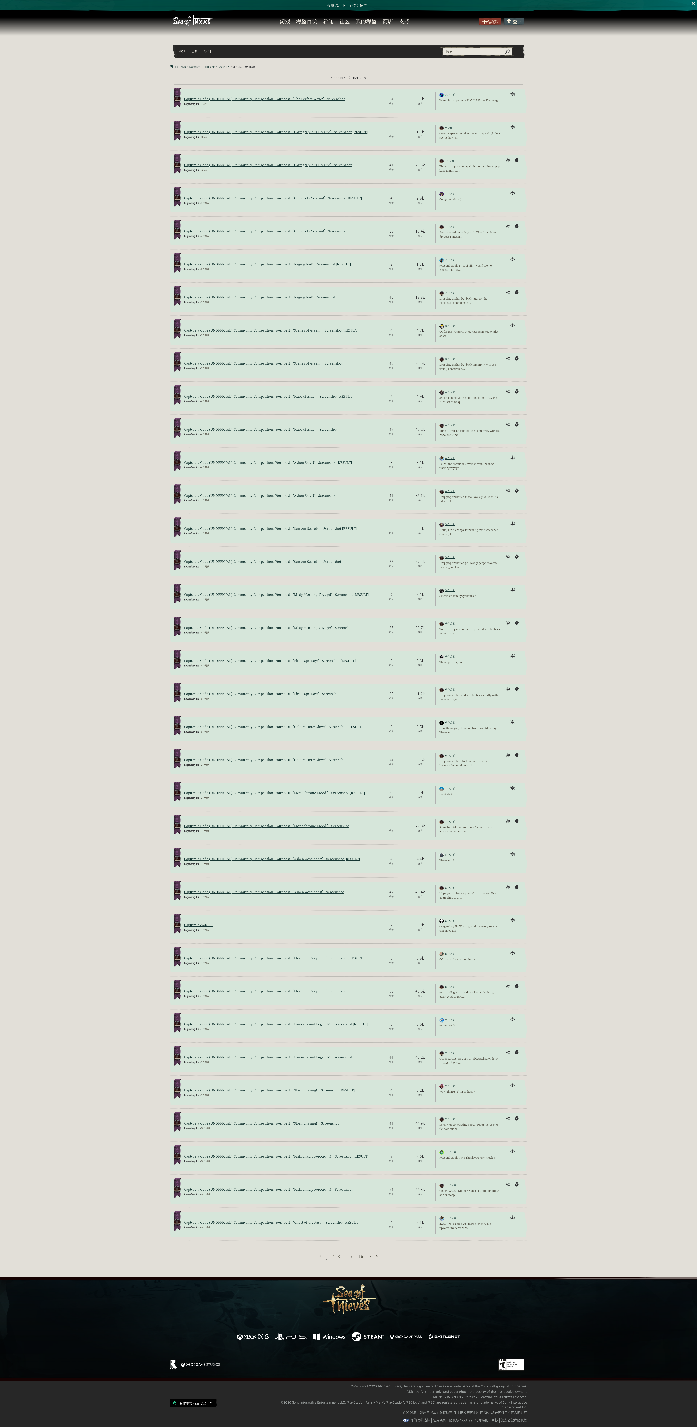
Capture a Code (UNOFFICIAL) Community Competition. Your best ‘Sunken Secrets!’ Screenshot (262, 561)
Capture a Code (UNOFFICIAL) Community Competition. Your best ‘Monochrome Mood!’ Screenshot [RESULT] (274, 792)
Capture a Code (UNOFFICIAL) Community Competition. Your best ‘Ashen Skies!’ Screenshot (260, 495)
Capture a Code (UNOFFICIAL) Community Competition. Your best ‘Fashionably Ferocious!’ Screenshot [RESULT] (276, 1156)
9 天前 (449, 127)
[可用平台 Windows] (329, 1337)
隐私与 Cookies (460, 1420)
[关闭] (694, 3)
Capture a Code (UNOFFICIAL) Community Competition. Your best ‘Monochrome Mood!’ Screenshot (266, 825)
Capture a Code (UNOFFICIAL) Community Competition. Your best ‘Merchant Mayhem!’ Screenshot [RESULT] (274, 958)
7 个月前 (450, 788)
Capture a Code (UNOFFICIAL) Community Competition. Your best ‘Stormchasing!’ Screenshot (261, 1123)
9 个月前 (450, 1020)
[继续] (376, 1256)
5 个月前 (450, 524)
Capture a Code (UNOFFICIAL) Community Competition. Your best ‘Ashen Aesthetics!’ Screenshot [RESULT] (272, 858)
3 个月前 (450, 326)
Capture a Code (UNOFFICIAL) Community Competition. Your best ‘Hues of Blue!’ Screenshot (260, 429)
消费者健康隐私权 (514, 1420)
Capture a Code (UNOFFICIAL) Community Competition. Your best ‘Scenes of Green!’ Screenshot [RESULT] (271, 330)
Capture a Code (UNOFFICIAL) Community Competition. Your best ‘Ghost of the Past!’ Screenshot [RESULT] (271, 1222)
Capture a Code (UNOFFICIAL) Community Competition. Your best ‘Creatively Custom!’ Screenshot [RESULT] (273, 198)
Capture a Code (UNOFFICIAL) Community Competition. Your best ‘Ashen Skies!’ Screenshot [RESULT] (268, 462)
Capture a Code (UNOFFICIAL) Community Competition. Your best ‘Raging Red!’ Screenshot (259, 297)
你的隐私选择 (420, 1420)
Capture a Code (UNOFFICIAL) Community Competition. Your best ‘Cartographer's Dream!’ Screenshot (268, 164)
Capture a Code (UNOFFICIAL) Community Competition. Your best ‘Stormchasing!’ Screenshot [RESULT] (269, 1090)
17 (369, 1256)
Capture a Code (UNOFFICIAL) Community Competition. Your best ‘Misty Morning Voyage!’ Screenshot (268, 627)
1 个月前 (450, 194)
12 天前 (449, 160)
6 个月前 (450, 623)
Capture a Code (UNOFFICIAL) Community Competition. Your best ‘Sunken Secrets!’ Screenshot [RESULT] (270, 528)
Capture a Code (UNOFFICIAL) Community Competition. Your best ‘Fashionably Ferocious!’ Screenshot (268, 1189)
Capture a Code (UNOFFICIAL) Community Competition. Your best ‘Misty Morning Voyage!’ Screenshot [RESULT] (276, 594)
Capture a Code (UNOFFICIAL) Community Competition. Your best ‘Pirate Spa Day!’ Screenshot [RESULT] (270, 660)
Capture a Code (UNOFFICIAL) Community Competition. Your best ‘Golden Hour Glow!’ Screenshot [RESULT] (273, 726)
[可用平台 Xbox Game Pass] (406, 1337)
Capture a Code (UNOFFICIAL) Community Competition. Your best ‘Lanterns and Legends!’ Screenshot (268, 1057)
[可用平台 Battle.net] (444, 1337)
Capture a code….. (198, 924)
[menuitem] (285, 21)
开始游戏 (490, 21)
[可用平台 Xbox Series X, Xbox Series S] (253, 1337)
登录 (517, 21)
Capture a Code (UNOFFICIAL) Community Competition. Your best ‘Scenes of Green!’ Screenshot (263, 363)
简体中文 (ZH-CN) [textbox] (192, 1403)
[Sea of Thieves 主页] (193, 21)
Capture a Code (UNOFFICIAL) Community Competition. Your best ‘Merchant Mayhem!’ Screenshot (265, 991)
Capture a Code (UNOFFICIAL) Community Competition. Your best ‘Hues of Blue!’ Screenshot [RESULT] (268, 396)
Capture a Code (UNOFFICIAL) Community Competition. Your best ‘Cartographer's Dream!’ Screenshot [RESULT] (276, 131)
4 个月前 (450, 392)
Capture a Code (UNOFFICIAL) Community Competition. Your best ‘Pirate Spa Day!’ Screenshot (262, 693)
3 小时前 (450, 94)
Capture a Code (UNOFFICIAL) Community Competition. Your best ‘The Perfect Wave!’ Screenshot (264, 98)
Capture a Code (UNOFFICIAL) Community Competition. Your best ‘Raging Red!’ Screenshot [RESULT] (267, 264)
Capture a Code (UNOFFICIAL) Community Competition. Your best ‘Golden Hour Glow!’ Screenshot (265, 759)
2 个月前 (450, 260)
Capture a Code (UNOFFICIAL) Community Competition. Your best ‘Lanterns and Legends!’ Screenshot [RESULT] (276, 1024)
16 (360, 1256)
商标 (494, 1420)
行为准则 (481, 1420)
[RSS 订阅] (172, 66)
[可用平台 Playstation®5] (291, 1337)
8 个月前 (450, 854)
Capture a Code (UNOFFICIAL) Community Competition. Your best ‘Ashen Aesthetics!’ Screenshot (264, 891)
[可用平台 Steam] (367, 1337)
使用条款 (439, 1420)
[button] (193, 1403)
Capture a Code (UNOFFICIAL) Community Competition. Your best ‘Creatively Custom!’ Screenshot (265, 231)
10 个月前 (450, 1152)
